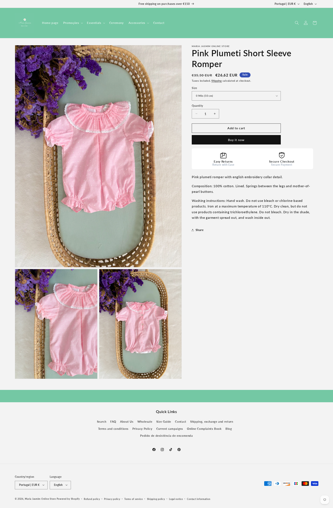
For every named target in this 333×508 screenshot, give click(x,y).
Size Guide (163, 421)
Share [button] (200, 230)
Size (194, 87)
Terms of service (133, 499)
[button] (73, 23)
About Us (126, 421)
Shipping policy (156, 499)
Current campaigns (169, 428)
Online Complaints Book (204, 428)
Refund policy (92, 499)
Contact (180, 421)
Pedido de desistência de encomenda (166, 435)
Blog (228, 428)
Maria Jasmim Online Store (40, 499)
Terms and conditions (113, 428)
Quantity (197, 105)
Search (101, 421)
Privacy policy (112, 499)
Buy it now (236, 139)
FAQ (113, 421)
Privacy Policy (142, 428)
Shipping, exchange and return (211, 421)
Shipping (216, 80)
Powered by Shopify (68, 499)
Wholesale (144, 421)
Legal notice (176, 499)
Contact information (198, 499)
